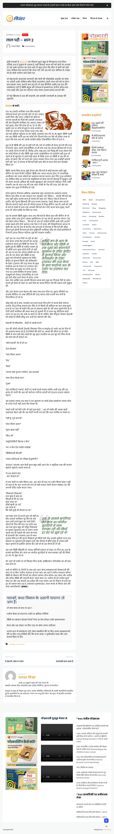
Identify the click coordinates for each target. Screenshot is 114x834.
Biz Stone (86, 208)
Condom (86, 225)
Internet (101, 250)
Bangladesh (100, 200)
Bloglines (86, 212)
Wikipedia (86, 279)
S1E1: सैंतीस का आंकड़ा (84, 767)
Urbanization (88, 274)
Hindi (93, 241)
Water (97, 274)
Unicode (91, 270)
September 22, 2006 (13, 35)
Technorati (87, 266)
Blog (94, 208)
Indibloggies (87, 245)
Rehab (85, 262)
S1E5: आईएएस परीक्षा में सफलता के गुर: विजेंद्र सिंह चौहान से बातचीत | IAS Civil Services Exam (91, 775)
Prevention (97, 258)
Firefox (92, 233)
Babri (91, 200)
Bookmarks (96, 212)
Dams (94, 225)
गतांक (9, 106)
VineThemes (107, 830)
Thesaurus (98, 266)
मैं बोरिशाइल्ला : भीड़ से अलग (99, 137)
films (85, 233)
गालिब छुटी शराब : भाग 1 (100, 161)
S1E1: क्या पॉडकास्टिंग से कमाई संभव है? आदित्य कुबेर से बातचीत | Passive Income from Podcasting (91, 760)
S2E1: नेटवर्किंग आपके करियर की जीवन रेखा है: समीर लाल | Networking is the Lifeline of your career (91, 749)
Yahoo (85, 283)
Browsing (92, 216)
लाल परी (23, 62)
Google (85, 241)
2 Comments (29, 46)
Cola (84, 221)
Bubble (101, 216)
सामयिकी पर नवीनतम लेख (92, 796)
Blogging (102, 208)
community (93, 221)
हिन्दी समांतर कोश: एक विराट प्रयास (99, 150)
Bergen (94, 204)
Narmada (86, 258)
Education (98, 229)
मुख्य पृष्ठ (64, 18)
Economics (87, 229)
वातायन (25, 35)
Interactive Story (17, 644)
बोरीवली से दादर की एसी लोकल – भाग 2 (91, 812)
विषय (85, 18)
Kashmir (86, 254)
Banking (86, 204)
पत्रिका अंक (75, 18)
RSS (91, 262)
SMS (97, 262)
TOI (84, 270)
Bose (84, 216)
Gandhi (97, 237)
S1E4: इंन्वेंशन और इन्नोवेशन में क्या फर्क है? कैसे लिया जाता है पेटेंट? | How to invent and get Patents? (91, 785)
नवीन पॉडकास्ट (91, 718)
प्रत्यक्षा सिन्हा (15, 46)
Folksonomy (102, 233)
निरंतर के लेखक (96, 18)
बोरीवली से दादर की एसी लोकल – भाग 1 (91, 817)
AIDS (84, 200)
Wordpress (97, 279)
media (94, 254)
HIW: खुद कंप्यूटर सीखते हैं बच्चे (99, 173)
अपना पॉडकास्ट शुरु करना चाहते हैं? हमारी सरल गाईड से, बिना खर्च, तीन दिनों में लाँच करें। (57, 5)
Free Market (87, 237)
